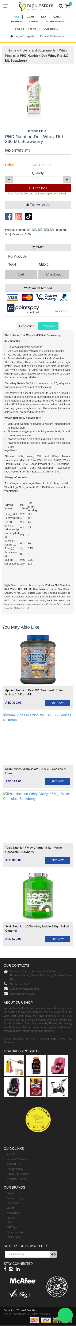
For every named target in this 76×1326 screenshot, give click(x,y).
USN (9, 1222)
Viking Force (14, 1237)
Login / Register (25, 36)
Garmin (11, 1193)
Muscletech (13, 1212)
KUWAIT (33, 21)
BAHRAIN (16, 21)
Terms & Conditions (27, 1310)
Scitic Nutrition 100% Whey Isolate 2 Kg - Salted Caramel (37, 928)
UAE (16, 16)
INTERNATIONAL (55, 21)
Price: (10, 165)
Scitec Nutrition (15, 1232)
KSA (43, 16)
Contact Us (13, 1164)
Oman (30, 16)
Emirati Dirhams (51, 36)
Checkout (53, 274)
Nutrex (11, 1217)
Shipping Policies (17, 1178)
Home (12, 50)
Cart (21, 274)
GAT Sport (13, 1227)
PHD (42, 131)
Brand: (37, 131)
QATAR (57, 16)
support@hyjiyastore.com (24, 988)
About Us (12, 1154)
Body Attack (13, 1203)
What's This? (61, 311)
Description (26, 326)
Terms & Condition (17, 1159)
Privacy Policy (15, 1168)
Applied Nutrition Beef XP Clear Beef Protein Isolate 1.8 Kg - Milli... (34, 692)
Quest (10, 1208)
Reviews (48, 326)
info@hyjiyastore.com (22, 993)
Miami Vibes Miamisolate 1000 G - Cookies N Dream (35, 771)
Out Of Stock (38, 188)
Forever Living (15, 1198)
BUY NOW (58, 702)
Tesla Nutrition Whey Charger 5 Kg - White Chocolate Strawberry (33, 850)
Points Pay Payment (18, 1173)
